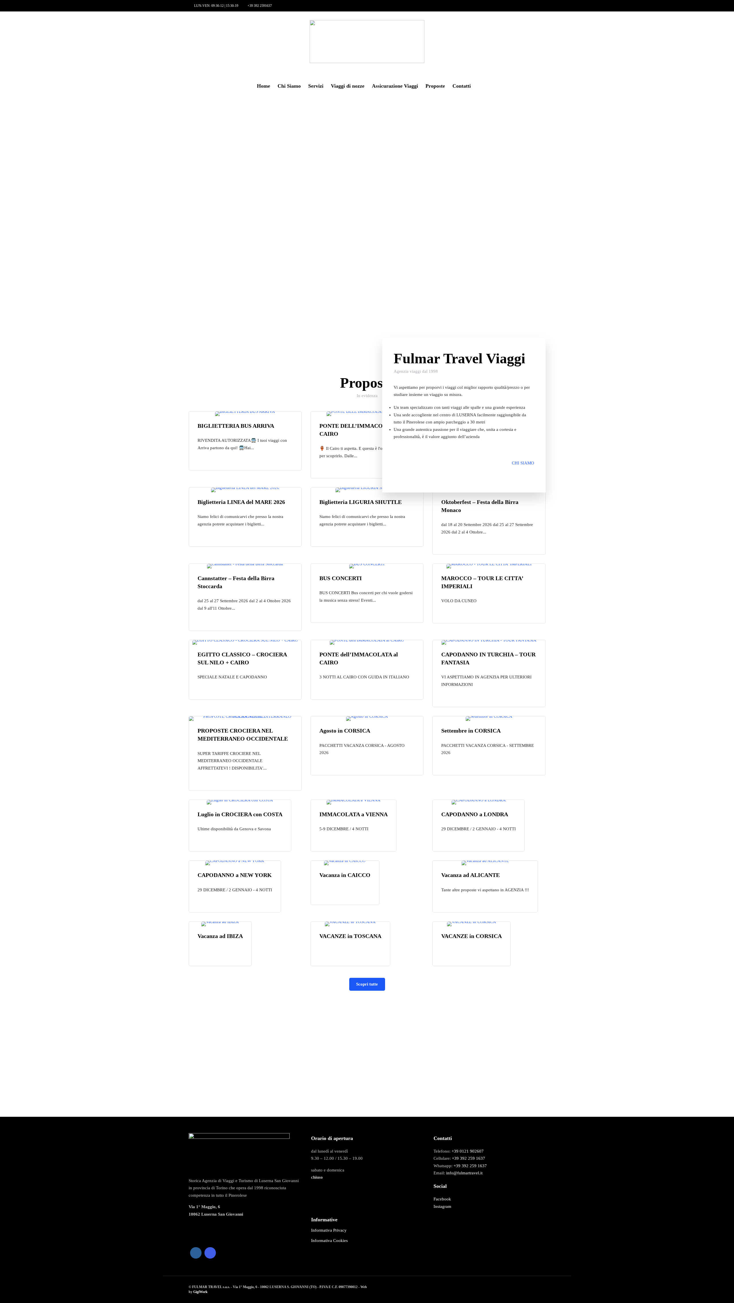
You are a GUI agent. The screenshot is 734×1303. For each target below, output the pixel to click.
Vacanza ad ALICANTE (470, 875)
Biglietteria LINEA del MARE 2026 (241, 502)
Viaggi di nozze (347, 86)
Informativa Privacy (329, 1230)
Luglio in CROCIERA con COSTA (240, 814)
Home (263, 86)
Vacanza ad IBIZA (220, 936)
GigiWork (200, 1292)
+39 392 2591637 (259, 6)
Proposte (435, 86)
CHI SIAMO (523, 463)
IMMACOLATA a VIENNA (353, 814)
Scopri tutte (367, 984)
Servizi (315, 86)
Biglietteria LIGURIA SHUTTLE (360, 502)
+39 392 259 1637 (468, 1158)
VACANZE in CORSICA (471, 936)
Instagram (442, 1206)
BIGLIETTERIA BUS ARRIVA (236, 426)
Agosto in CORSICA (344, 730)
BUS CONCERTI (340, 578)
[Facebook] (196, 1253)
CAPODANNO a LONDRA (474, 814)
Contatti (461, 86)
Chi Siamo (289, 86)
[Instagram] (36, 26)
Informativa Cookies (329, 1240)
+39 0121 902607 (468, 1151)
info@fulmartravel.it (464, 1173)
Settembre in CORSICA (471, 730)
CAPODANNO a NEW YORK (235, 875)
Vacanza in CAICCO (344, 875)
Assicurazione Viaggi (395, 86)
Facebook (442, 1199)
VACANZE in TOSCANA (350, 936)
